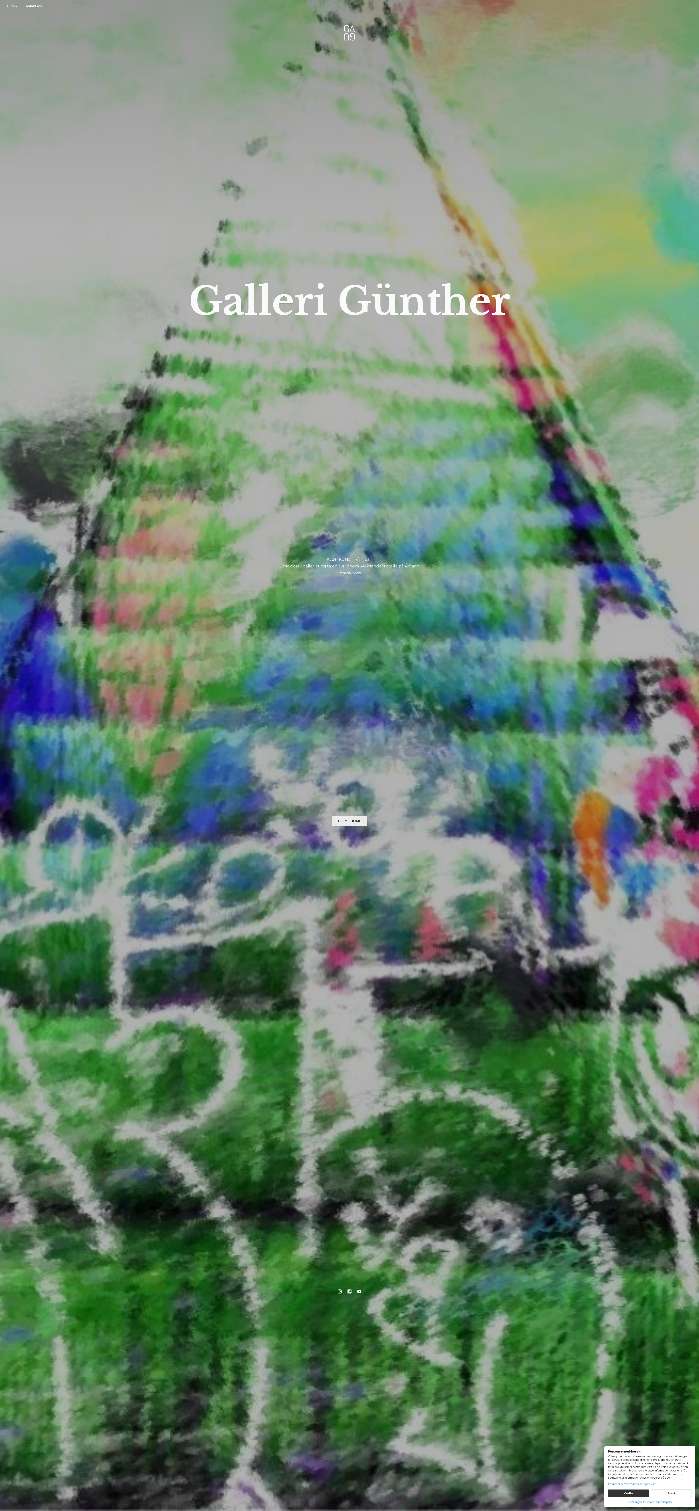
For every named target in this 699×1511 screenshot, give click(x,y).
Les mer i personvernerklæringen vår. (631, 1484)
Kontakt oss (33, 6)
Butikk (12, 6)
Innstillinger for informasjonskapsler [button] (649, 1502)
